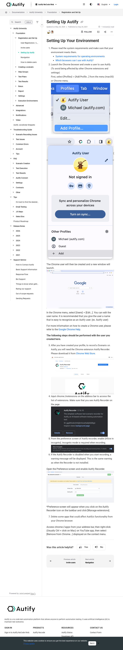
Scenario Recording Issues (26, 134)
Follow (88, 32)
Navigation (25, 57)
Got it (92, 643)
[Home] (15, 4)
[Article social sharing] (105, 32)
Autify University (36, 12)
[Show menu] (83, 4)
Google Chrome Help (69, 329)
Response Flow (22, 274)
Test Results (23, 81)
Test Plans (22, 77)
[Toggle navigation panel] (42, 25)
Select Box (20, 216)
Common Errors (22, 144)
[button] (21, 22)
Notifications (21, 115)
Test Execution (22, 168)
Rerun (20, 86)
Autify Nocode (39, 632)
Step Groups (23, 72)
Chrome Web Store (85, 353)
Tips (17, 154)
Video (18, 120)
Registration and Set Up (71, 12)
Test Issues (20, 139)
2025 (18, 236)
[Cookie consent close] (98, 643)
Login (116, 4)
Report (21, 91)
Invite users (25, 48)
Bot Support (21, 279)
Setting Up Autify (27, 53)
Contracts (20, 188)
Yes (86, 547)
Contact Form (95, 632)
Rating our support (23, 289)
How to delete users (29, 62)
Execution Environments (28, 101)
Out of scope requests (24, 294)
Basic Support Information (26, 269)
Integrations (21, 110)
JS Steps (19, 212)
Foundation (52, 12)
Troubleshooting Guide (23, 130)
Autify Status (67, 632)
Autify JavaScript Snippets (24, 125)
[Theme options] (90, 4)
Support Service (20, 260)
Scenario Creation (23, 163)
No (101, 547)
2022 (18, 250)
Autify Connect (22, 178)
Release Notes (19, 226)
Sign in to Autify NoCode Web (16, 632)
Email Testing (21, 207)
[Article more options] (111, 32)
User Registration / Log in (30, 43)
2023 (18, 245)
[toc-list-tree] (98, 32)
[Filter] (37, 22)
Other (18, 192)
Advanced (20, 106)
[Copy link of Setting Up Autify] (81, 22)
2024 (18, 241)
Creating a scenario (26, 67)
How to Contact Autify (25, 265)
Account (19, 149)
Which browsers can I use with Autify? (74, 60)
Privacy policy (29, 644)
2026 (18, 231)
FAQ (15, 159)
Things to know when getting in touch (27, 284)
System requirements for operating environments (80, 56)
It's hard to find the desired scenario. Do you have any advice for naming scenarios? (27, 202)
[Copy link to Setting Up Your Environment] (103, 41)
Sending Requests (23, 298)
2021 (18, 255)
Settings (21, 96)
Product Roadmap (21, 221)
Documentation (18, 12)
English (104, 4)
